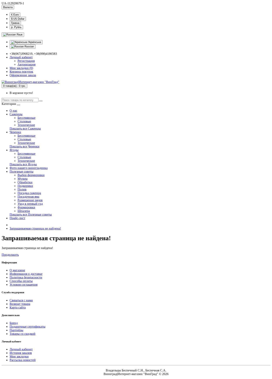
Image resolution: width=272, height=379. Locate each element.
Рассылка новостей (23, 360)
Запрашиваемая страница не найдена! (35, 228)
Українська (34, 42)
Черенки (15, 132)
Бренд (14, 323)
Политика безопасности (26, 277)
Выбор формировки (31, 175)
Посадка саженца (29, 193)
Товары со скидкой (22, 333)
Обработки (25, 182)
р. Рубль (16, 27)
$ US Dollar (17, 18)
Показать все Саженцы (25, 128)
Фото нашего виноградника (29, 168)
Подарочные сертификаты (27, 326)
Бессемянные (26, 117)
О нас (13, 110)
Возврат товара (20, 304)
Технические (26, 125)
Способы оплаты (21, 281)
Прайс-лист (17, 218)
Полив (22, 189)
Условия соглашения (23, 284)
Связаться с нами (21, 300)
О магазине (17, 270)
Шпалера (24, 211)
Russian (29, 46)
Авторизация (26, 64)
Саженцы (16, 114)
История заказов (21, 353)
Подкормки (25, 186)
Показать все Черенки (24, 146)
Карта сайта (18, 307)
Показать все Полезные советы (31, 214)
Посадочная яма (28, 196)
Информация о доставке (26, 273)
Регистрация (26, 61)
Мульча (22, 178)
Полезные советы (21, 171)
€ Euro (15, 14)
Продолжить (10, 254)
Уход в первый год (30, 203)
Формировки (26, 207)
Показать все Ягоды (23, 164)
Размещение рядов (30, 200)
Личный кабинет (21, 349)
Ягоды (14, 150)
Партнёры (16, 330)
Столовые (24, 121)
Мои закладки (19, 356)
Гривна (15, 22)
